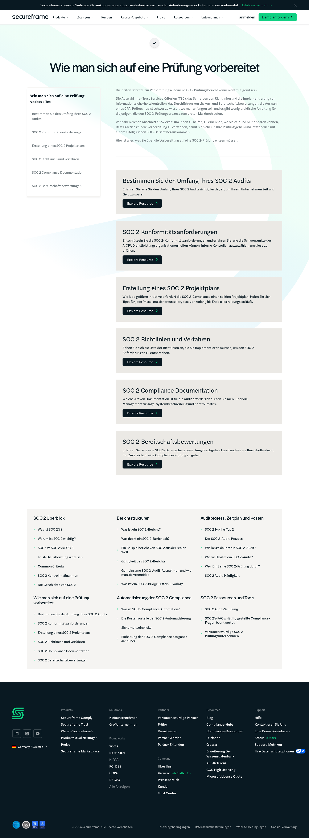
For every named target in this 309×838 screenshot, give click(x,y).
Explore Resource (140, 203)
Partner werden (169, 737)
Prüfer (162, 724)
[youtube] (37, 733)
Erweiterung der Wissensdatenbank (220, 754)
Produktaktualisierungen (79, 737)
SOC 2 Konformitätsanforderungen (57, 132)
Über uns (165, 766)
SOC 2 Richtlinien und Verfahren (55, 158)
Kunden (163, 786)
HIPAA (114, 759)
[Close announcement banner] (295, 5)
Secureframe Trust (74, 724)
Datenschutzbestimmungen (213, 827)
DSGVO (114, 779)
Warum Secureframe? (77, 731)
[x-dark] (27, 733)
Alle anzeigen (119, 786)
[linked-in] (16, 733)
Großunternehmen (123, 724)
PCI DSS (115, 766)
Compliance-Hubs (219, 724)
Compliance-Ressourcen (224, 731)
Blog (209, 717)
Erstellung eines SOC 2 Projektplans (58, 145)
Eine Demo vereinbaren (272, 731)
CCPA (113, 772)
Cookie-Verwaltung (284, 827)
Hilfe (258, 717)
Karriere (174, 772)
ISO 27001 (117, 752)
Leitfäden (213, 737)
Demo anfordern (275, 17)
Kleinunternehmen (123, 717)
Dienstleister (167, 731)
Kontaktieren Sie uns (270, 724)
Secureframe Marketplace (80, 751)
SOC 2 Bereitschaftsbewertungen (57, 185)
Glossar (211, 744)
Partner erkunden (171, 744)
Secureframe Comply (76, 717)
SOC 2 (113, 746)
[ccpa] (35, 825)
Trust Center (167, 793)
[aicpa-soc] (16, 825)
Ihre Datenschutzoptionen (274, 751)
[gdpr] (42, 825)
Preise (65, 744)
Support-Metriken (268, 744)
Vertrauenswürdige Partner (178, 717)
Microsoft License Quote (224, 776)
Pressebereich (168, 779)
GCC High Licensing (220, 769)
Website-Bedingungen (251, 827)
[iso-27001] (26, 825)
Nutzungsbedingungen (175, 827)
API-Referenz (216, 762)
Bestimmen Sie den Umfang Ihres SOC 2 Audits (61, 116)
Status (259, 737)
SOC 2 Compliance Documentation (57, 172)
